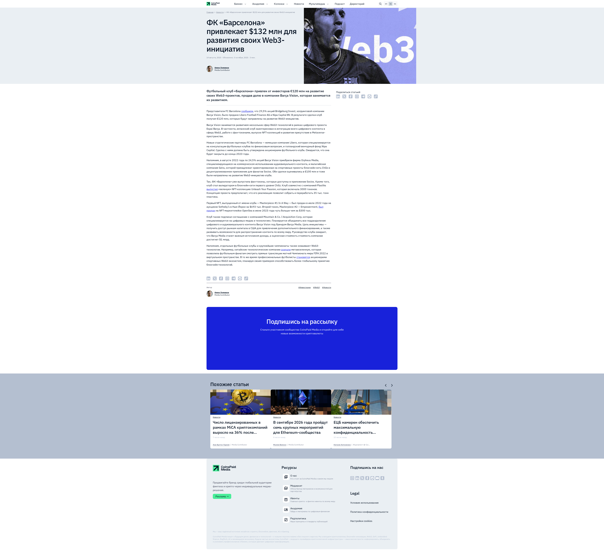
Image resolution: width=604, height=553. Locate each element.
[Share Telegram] (363, 96)
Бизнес (238, 3)
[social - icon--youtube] (377, 478)
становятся (303, 257)
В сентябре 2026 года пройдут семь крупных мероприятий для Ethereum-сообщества (300, 427)
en (386, 4)
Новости (299, 3)
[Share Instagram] (357, 96)
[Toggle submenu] (245, 4)
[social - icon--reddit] (372, 478)
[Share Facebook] (350, 96)
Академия (258, 3)
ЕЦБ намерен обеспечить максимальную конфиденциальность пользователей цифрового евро (357, 427)
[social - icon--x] (362, 478)
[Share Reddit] (369, 96)
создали (286, 249)
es (395, 4)
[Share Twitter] (344, 96)
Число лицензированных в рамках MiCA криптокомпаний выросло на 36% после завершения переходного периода (240, 427)
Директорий (357, 3)
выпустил (212, 189)
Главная (210, 12)
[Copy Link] (376, 96)
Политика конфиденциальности (369, 511)
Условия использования (364, 502)
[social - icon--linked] (357, 478)
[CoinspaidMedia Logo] (213, 4)
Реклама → (222, 496)
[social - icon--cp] (382, 478)
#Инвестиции (304, 287)
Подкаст (340, 3)
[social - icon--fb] (367, 478)
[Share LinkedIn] (338, 96)
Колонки (279, 3)
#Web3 (316, 287)
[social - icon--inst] (352, 478)
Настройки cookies (361, 520)
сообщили (247, 111)
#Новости (326, 287)
